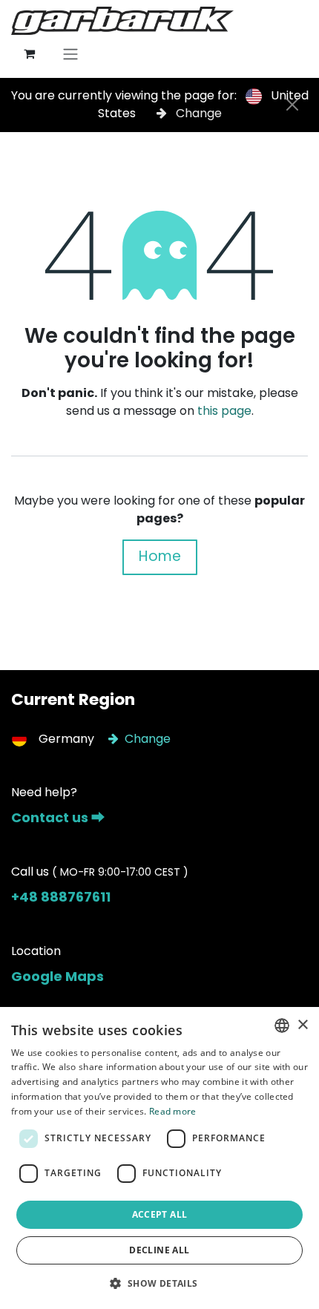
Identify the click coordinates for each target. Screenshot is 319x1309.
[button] (159, 1283)
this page (224, 410)
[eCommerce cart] (29, 53)
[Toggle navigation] (70, 54)
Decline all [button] (159, 1250)
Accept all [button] (160, 1214)
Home (160, 556)
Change (197, 113)
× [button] (302, 1025)
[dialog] (159, 1158)
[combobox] (281, 1025)
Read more (173, 1111)
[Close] (292, 105)
